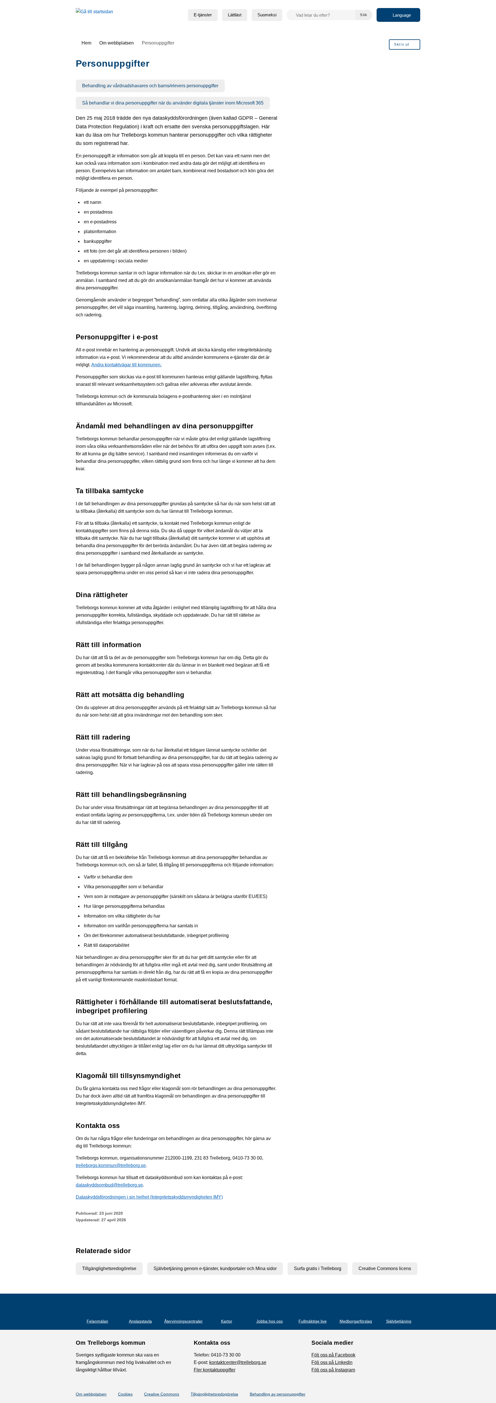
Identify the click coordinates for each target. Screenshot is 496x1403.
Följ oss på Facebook (333, 1354)
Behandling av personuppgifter (277, 1394)
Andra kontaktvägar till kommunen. (126, 364)
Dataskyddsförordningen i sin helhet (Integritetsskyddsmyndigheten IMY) (149, 1197)
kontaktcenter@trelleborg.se (237, 1362)
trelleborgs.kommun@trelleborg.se (111, 1165)
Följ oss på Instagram (333, 1369)
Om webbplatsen (91, 1394)
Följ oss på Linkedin (331, 1362)
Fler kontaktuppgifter (214, 1369)
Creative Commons (161, 1394)
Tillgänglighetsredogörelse (214, 1394)
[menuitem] (203, 15)
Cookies (125, 1394)
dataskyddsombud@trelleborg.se (109, 1185)
